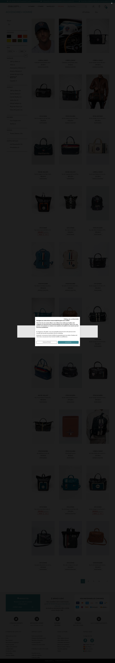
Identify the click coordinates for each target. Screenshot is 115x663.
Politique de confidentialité (71, 319)
